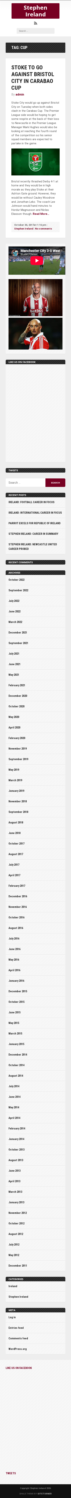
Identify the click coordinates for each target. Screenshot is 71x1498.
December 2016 (18, 896)
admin (20, 94)
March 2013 (15, 1192)
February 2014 (17, 1128)
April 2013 (14, 1181)
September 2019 (18, 759)
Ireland (13, 1286)
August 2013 (16, 1160)
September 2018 (18, 812)
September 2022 (18, 590)
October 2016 (16, 917)
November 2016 (18, 907)
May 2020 (14, 717)
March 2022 (15, 622)
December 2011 (18, 1265)
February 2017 (17, 885)
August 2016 (16, 928)
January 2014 (16, 1139)
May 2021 (14, 674)
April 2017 (14, 875)
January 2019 (16, 791)
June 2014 (14, 1097)
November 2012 (18, 1213)
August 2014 (16, 1075)
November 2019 (18, 748)
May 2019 (14, 769)
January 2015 (16, 1044)
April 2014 (14, 1118)
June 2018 (14, 833)
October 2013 (16, 1149)
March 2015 (15, 1033)
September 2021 (18, 643)
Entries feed (16, 1328)
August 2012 (16, 1234)
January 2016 (16, 980)
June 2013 (14, 1170)
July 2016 (14, 938)
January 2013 (16, 1202)
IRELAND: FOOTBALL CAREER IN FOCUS (32, 502)
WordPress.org (18, 1349)
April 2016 (14, 970)
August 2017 (16, 854)
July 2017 (14, 864)
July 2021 (14, 653)
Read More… (41, 214)
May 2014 (14, 1107)
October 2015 (16, 1002)
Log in (12, 1317)
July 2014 (14, 1086)
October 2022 (16, 579)
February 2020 (17, 738)
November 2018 (18, 801)
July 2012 (14, 1244)
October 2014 (16, 1065)
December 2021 (18, 632)
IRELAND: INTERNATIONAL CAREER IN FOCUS (35, 512)
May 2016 (14, 959)
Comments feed (18, 1338)
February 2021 (17, 685)
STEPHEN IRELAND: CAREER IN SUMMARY (33, 534)
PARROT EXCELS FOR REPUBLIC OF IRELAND (35, 523)
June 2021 (14, 664)
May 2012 (14, 1255)
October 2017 (16, 843)
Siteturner (44, 1493)
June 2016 (14, 949)
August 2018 (16, 822)
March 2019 (15, 780)
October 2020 (16, 706)
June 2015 (14, 1012)
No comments (43, 228)
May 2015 (14, 1023)
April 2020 (14, 727)
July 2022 (14, 601)
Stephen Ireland (35, 11)
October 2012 (16, 1223)
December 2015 (18, 991)
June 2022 (14, 611)
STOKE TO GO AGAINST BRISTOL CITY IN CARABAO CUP (32, 77)
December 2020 (18, 696)
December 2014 (18, 1054)
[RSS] (35, 23)
